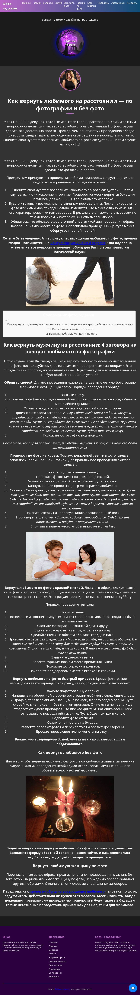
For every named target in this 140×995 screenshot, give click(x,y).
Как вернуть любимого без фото (73, 329)
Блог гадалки (91, 4)
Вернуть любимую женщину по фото (73, 333)
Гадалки (37, 2)
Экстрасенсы (118, 2)
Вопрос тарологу (62, 989)
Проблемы (103, 2)
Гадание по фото (57, 961)
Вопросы (48, 2)
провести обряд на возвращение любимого (67, 891)
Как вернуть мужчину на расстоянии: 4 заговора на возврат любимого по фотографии (70, 324)
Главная (26, 2)
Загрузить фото (69, 4)
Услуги (58, 2)
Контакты (132, 2)
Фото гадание (10, 5)
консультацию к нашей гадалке (78, 242)
